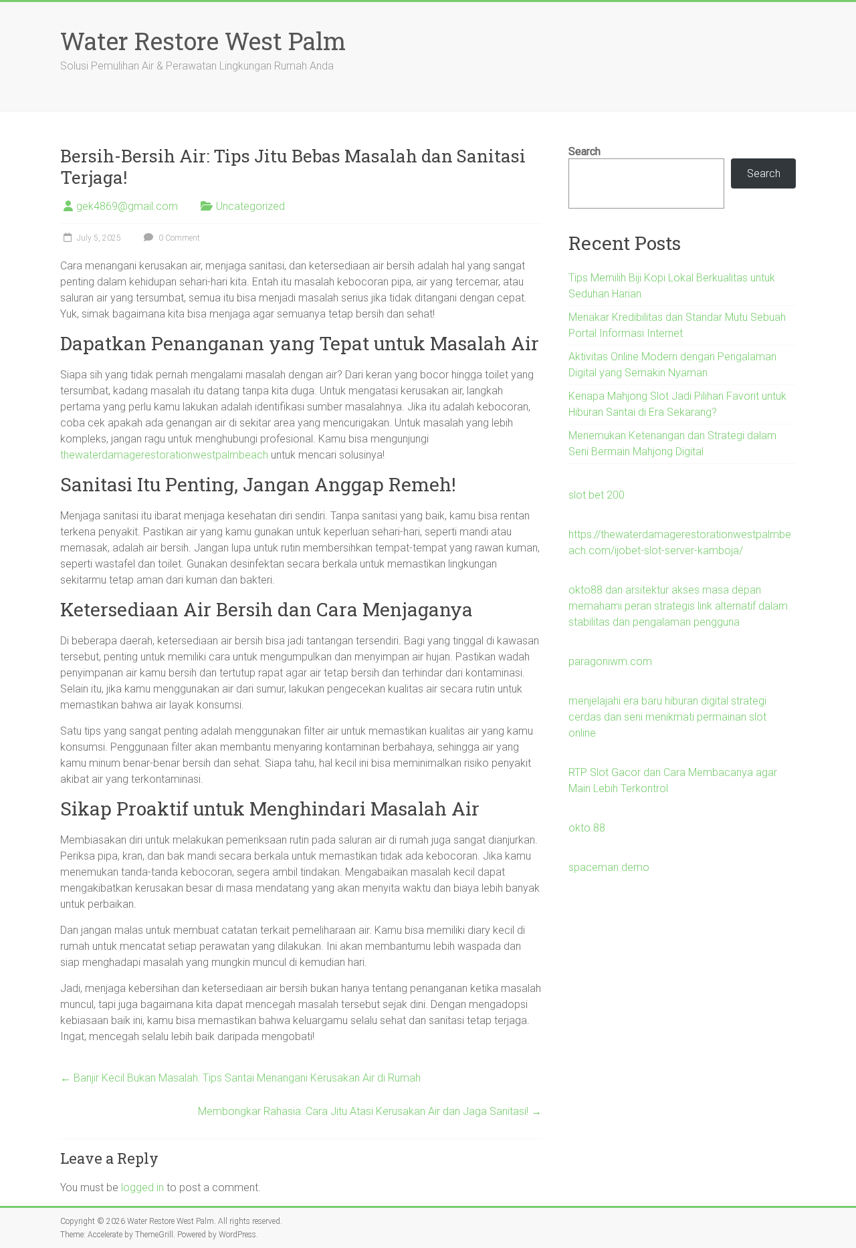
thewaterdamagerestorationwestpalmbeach (164, 455)
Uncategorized (250, 206)
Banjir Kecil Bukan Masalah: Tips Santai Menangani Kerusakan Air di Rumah (240, 1078)
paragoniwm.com (610, 661)
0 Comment (178, 238)
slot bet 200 (596, 495)
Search (584, 151)
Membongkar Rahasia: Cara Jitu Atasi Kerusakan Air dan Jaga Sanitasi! (370, 1111)
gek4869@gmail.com (127, 206)
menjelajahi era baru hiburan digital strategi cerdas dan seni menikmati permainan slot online (667, 717)
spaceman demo (608, 867)
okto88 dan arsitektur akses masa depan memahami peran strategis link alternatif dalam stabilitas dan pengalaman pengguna (678, 606)
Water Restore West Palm (203, 41)
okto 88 (586, 828)
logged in (142, 1187)
